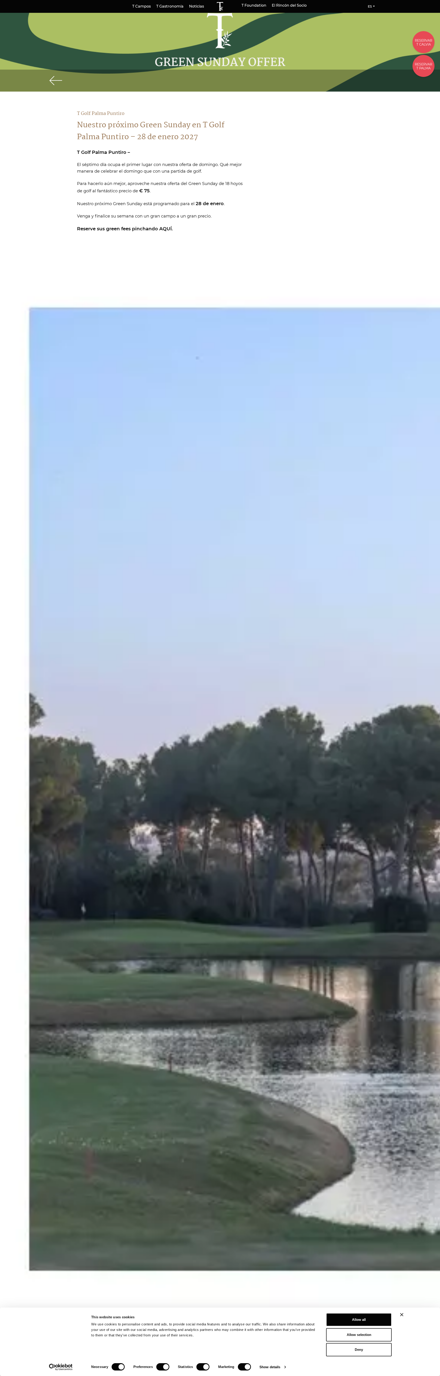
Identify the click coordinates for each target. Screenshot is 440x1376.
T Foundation (254, 5)
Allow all (359, 1320)
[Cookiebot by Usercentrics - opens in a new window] (61, 1367)
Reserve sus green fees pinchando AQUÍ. (125, 228)
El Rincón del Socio (289, 5)
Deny (359, 1350)
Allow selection (359, 1335)
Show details (269, 1367)
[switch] (162, 1367)
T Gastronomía (170, 6)
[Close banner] (401, 1314)
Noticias (196, 6)
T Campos (141, 6)
